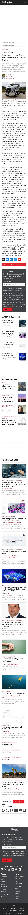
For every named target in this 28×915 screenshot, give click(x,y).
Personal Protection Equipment (11, 750)
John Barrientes (7, 744)
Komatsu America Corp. (12, 789)
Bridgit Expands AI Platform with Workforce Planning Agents (12, 728)
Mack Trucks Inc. (10, 78)
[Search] (20, 2)
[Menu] (24, 2)
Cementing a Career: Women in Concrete (9, 410)
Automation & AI (7, 725)
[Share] (7, 259)
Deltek (7, 593)
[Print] (3, 259)
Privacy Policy (18, 306)
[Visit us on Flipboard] (24, 810)
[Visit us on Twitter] (7, 810)
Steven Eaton (6, 752)
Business (5, 49)
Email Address (7, 281)
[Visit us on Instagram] (11, 810)
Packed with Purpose (11, 664)
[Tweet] (15, 259)
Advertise (13, 908)
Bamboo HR (8, 489)
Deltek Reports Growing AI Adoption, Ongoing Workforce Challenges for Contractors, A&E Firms (9, 355)
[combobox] (14, 42)
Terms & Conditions (11, 910)
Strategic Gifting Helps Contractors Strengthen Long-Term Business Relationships (13, 659)
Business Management (8, 516)
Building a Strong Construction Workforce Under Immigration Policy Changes (8, 399)
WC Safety (5, 759)
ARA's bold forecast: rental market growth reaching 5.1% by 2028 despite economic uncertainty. (13, 701)
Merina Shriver (10, 75)
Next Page (18, 801)
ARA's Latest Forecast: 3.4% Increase (14, 693)
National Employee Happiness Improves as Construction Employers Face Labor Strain (9, 322)
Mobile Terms (6, 306)
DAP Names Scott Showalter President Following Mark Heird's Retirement (13, 624)
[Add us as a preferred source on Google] (19, 259)
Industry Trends (7, 585)
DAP (6, 628)
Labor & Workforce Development (8, 394)
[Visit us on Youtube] (20, 810)
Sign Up (7, 309)
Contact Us (5, 908)
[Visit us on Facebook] (3, 810)
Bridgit (7, 731)
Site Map (21, 910)
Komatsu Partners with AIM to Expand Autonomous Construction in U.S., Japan (14, 784)
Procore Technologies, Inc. (13, 522)
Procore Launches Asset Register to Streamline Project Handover (8, 333)
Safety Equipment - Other (9, 742)
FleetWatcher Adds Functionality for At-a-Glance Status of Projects (9, 422)
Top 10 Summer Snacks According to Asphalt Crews (8, 386)
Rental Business (6, 691)
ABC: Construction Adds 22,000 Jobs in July (8, 344)
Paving (3, 382)
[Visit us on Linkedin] (16, 810)
